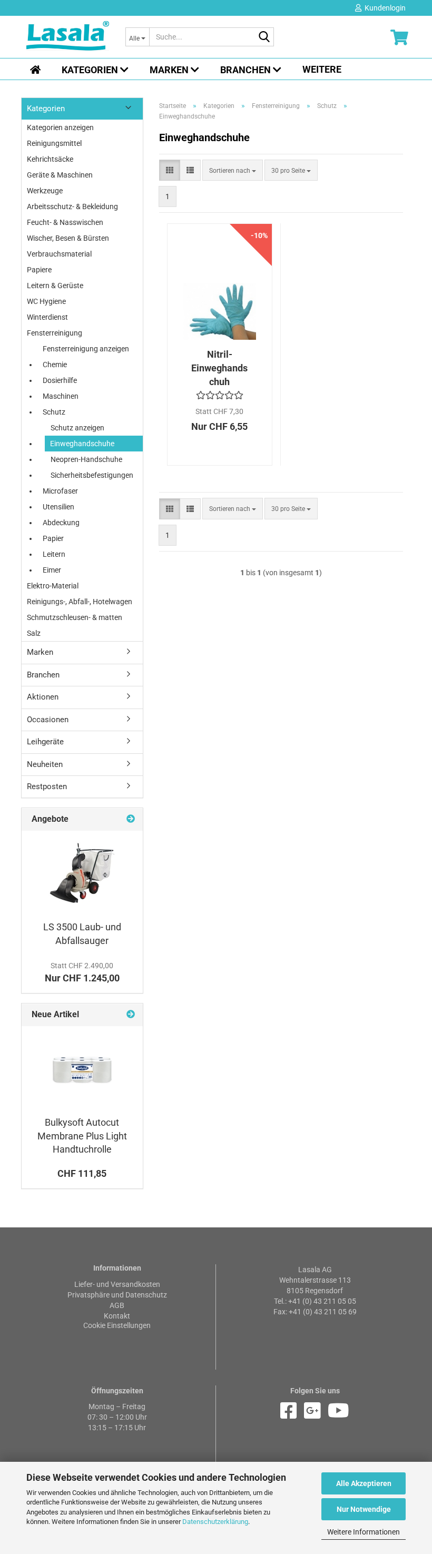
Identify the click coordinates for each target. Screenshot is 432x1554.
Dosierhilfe (60, 380)
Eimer (52, 570)
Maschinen (60, 396)
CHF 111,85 (81, 1173)
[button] (169, 170)
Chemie (55, 364)
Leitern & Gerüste (55, 285)
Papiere (39, 269)
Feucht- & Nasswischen (65, 222)
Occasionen (47, 719)
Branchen (246, 69)
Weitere (321, 69)
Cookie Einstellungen (117, 1325)
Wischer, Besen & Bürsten (68, 238)
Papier (53, 538)
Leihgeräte (45, 741)
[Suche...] (264, 37)
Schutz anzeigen (77, 428)
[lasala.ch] (68, 37)
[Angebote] (130, 819)
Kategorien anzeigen (60, 127)
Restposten (47, 786)
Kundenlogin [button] (383, 8)
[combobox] (232, 170)
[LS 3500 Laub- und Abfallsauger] (82, 873)
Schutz (54, 412)
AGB (117, 1305)
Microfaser (60, 491)
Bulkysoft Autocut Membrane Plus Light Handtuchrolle (82, 1136)
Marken (170, 69)
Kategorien (91, 69)
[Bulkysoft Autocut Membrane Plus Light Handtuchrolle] (82, 1068)
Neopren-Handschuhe (86, 459)
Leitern (54, 554)
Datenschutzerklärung (215, 1522)
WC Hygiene (46, 301)
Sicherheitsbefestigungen (92, 475)
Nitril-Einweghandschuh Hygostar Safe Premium (219, 368)
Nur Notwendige (364, 1509)
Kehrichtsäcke (50, 159)
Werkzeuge (45, 190)
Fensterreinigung (54, 333)
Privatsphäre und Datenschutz (117, 1295)
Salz (34, 633)
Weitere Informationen (363, 1532)
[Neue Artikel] (130, 1015)
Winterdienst (47, 317)
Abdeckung (61, 522)
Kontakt (117, 1316)
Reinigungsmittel (54, 143)
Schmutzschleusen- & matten (74, 617)
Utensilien (58, 507)
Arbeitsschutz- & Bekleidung (72, 206)
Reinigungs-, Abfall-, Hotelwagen (79, 601)
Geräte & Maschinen (60, 175)
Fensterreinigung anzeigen (86, 349)
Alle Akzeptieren (363, 1483)
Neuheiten (45, 764)
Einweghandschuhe (82, 443)
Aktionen (42, 697)
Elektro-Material (52, 586)
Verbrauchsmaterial (59, 254)
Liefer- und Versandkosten (117, 1284)
